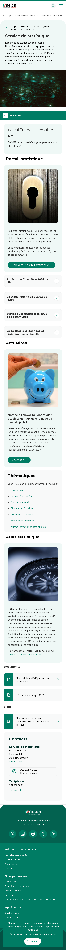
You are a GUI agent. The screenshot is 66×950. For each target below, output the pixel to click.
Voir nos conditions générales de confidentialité (33, 933)
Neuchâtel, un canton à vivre (19, 886)
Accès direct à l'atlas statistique (26, 654)
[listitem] (33, 679)
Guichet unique (12, 913)
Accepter (33, 941)
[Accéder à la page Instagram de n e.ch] (33, 834)
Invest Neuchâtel (13, 890)
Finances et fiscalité (22, 508)
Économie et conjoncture (24, 496)
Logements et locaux (22, 514)
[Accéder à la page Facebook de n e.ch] (43, 834)
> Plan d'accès (16, 761)
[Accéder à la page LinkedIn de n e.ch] (23, 834)
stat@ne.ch (15, 789)
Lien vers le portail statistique (30, 264)
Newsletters (11, 864)
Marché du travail (20, 502)
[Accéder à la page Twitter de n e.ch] (12, 834)
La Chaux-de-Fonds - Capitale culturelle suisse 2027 (30, 899)
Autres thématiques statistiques (28, 526)
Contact (9, 868)
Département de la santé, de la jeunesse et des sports (34, 15)
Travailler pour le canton (17, 854)
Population (17, 489)
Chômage (18, 459)
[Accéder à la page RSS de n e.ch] (53, 834)
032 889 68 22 (16, 785)
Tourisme (9, 895)
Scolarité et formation (22, 520)
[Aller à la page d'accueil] (9, 6)
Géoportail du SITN (14, 917)
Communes (10, 881)
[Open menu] (60, 5)
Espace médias (12, 859)
